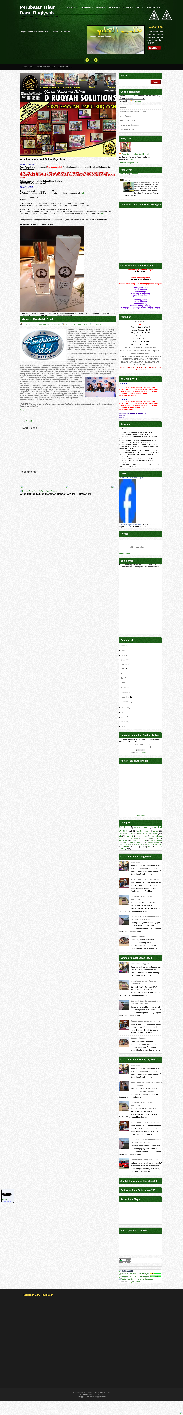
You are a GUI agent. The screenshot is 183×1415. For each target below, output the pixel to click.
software (128, 844)
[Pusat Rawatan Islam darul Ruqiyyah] (127, 523)
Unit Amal (158, 847)
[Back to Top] (181, 1413)
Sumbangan (138, 844)
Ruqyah (126, 180)
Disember (124, 702)
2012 (123, 708)
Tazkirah (125, 847)
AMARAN (137, 828)
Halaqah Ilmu (88, 27)
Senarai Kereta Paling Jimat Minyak (144, 1160)
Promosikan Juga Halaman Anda (130, 525)
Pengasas (100, 8)
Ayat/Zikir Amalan (142, 831)
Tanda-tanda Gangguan (129, 125)
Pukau (159, 840)
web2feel (101, 1395)
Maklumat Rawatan (46, 67)
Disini (131, 160)
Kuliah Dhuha (133, 838)
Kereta (152, 836)
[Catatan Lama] (112, 487)
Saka (131, 842)
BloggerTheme (100, 1397)
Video (123, 849)
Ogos (123, 683)
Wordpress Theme (87, 1395)
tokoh (142, 847)
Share (4, 1200)
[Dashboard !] (166, 29)
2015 (123, 722)
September (125, 688)
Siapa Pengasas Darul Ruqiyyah (133, 112)
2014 (123, 717)
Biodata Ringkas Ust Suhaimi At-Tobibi (145, 879)
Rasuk (123, 842)
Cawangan (128, 8)
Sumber (23, 410)
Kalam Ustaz (142, 836)
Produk (143, 840)
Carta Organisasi (126, 116)
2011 (123, 660)
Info (120, 836)
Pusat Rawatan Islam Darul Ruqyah (135, 154)
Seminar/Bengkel (153, 842)
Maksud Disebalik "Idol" (38, 319)
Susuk (147, 844)
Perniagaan (123, 840)
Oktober (124, 692)
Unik (149, 847)
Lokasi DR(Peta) (65, 67)
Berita (155, 831)
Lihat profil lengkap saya (128, 163)
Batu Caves (124, 174)
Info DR (129, 836)
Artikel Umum (31, 421)
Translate (138, 101)
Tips (135, 847)
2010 (123, 655)
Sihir (120, 844)
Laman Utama (72, 8)
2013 (123, 712)
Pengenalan (87, 8)
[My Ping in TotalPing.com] (155, 1277)
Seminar (140, 842)
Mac (122, 669)
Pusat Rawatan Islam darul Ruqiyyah (131, 478)
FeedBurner (145, 753)
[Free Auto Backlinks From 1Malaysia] (134, 1274)
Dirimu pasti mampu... (139, 937)
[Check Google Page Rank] (125, 1262)
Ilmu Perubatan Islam (147, 833)
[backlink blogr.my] (135, 1282)
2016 (123, 727)
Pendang (134, 174)
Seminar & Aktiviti (127, 129)
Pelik (156, 838)
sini (101, 213)
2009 (123, 651)
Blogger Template (85, 1397)
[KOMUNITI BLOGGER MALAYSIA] (139, 1271)
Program (152, 840)
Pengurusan (114, 8)
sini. (82, 193)
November (125, 697)
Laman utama (125, 107)
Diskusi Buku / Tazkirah (127, 833)
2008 (123, 646)
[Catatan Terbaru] (22, 487)
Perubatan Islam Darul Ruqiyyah (38, 10)
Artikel (146, 828)
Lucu (142, 838)
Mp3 (149, 838)
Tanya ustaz (157, 844)
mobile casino (124, 554)
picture (133, 840)
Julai (123, 678)
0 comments (96, 324)
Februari (124, 664)
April (122, 673)
